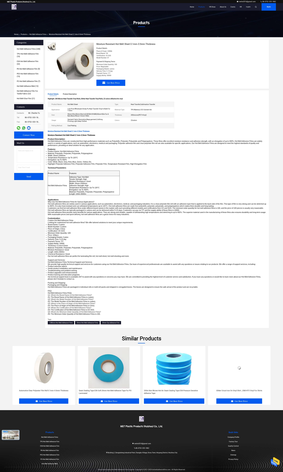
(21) (26, 98)
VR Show (212, 7)
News (233, 450)
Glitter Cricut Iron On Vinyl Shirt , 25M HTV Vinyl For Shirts (174, 391)
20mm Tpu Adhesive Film (111, 323)
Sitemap (233, 455)
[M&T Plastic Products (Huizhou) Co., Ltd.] (14, 7)
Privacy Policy (233, 459)
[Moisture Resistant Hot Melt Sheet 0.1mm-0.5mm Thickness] (75, 61)
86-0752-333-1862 (269, 1)
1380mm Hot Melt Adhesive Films (61, 323)
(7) (28, 81)
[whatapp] (23, 128)
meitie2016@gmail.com (247, 1)
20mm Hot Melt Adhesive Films (87, 323)
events (233, 7)
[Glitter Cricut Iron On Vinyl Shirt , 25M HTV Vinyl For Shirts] (174, 367)
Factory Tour (233, 441)
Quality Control (233, 446)
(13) (27, 86)
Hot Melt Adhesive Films (37, 34)
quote (269, 7)
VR (241, 7)
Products (201, 7)
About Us (223, 7)
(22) (27, 92)
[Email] (28, 127)
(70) (28, 55)
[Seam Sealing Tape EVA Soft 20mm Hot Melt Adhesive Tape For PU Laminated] (44, 367)
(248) (28, 49)
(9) (28, 69)
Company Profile (233, 437)
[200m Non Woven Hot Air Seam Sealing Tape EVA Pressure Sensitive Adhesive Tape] (109, 367)
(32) (27, 62)
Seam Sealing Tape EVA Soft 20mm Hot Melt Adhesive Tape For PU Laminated (40, 392)
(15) (27, 75)
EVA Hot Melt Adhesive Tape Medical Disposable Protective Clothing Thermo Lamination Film (239, 392)
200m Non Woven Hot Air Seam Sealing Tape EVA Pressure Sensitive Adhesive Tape (106, 392)
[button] (16, 373)
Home (192, 7)
